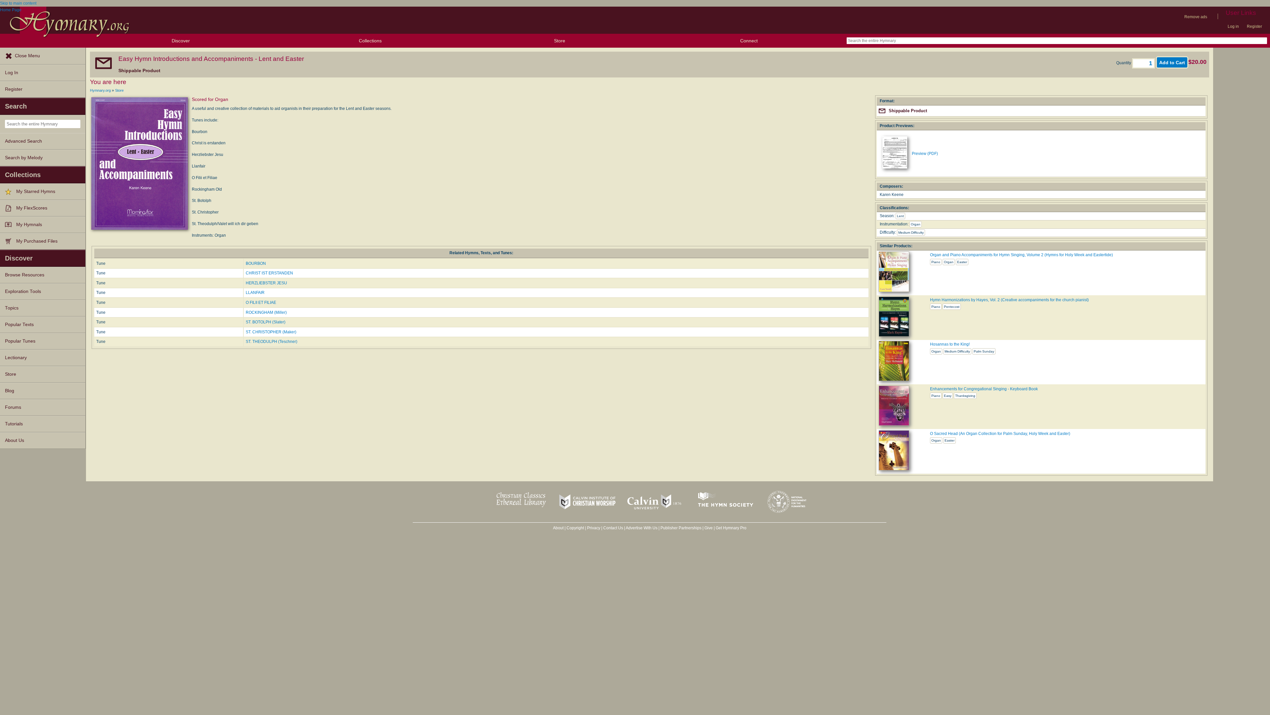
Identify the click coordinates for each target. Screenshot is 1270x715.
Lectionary (16, 357)
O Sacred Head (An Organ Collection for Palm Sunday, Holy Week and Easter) (1000, 433)
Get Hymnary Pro (731, 528)
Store (559, 40)
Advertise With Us (641, 528)
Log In (11, 72)
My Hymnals (29, 224)
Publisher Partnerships (680, 528)
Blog (9, 390)
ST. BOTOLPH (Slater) (265, 322)
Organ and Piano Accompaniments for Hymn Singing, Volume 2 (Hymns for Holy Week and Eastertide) (1021, 255)
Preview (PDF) (925, 153)
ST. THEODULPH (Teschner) (271, 341)
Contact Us (613, 528)
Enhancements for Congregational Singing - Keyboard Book (984, 389)
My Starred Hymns (35, 191)
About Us (14, 440)
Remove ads (1195, 17)
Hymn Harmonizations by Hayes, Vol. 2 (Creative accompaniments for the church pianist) (1009, 300)
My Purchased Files (37, 241)
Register (1254, 26)
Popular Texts (19, 324)
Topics (12, 308)
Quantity (1124, 63)
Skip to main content (18, 3)
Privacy (593, 528)
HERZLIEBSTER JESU (266, 283)
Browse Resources (24, 274)
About (558, 528)
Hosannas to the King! (950, 344)
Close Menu (27, 55)
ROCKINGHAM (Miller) (266, 312)
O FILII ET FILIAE (261, 302)
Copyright (575, 528)
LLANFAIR (255, 292)
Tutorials (14, 423)
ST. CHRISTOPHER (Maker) (271, 332)
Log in (1233, 26)
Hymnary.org (100, 90)
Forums (13, 407)
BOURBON (256, 263)
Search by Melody (24, 157)
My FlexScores (31, 208)
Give (708, 528)
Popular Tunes (20, 341)
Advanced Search (23, 141)
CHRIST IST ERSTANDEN (269, 273)
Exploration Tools (23, 291)
